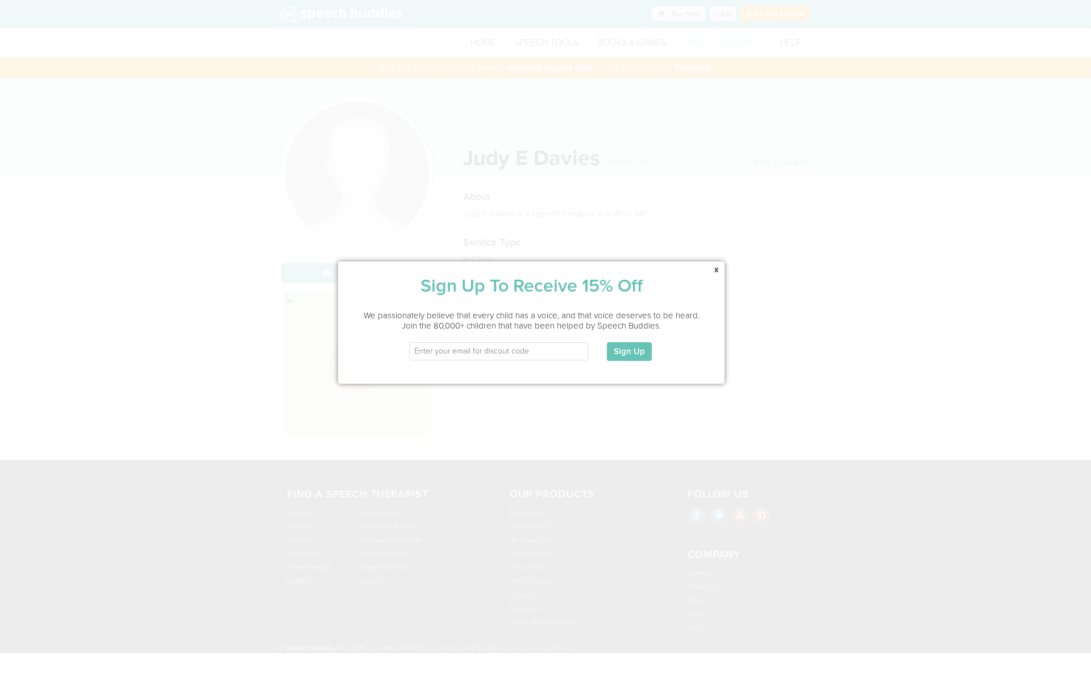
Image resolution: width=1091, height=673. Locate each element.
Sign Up (629, 351)
